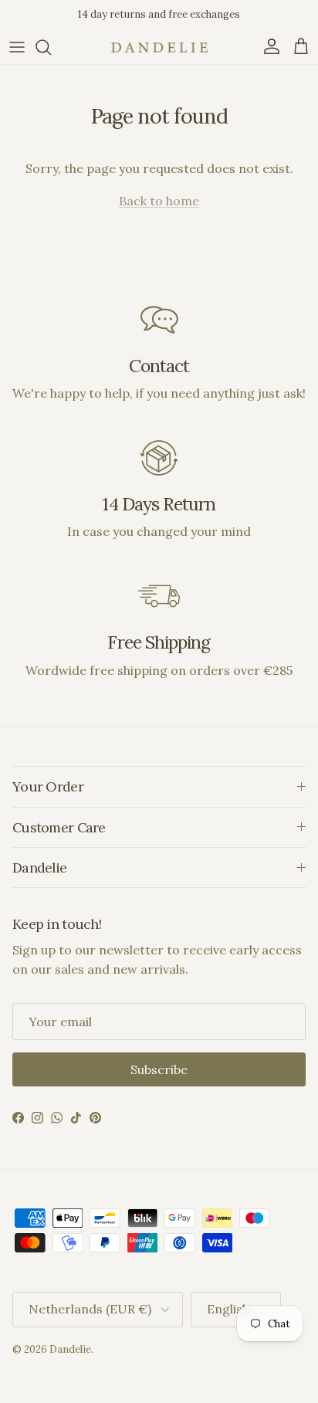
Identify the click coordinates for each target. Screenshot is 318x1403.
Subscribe (159, 1069)
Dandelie (70, 1349)
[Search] (51, 47)
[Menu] (17, 47)
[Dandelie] (159, 47)
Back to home (159, 200)
